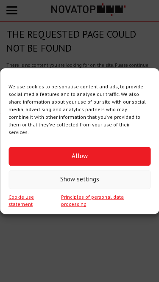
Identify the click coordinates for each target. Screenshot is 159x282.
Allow (80, 156)
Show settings (79, 179)
